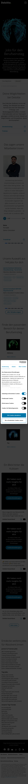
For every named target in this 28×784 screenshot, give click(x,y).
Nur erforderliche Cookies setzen (14, 420)
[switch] (24, 398)
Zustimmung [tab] (5, 366)
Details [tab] (14, 366)
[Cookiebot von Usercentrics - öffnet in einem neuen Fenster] (19, 362)
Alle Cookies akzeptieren (14, 415)
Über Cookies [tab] (22, 366)
